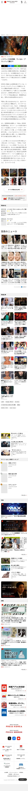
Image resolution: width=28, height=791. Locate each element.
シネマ (2, 401)
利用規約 (21, 772)
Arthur (18, 404)
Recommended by (17, 286)
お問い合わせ (16, 774)
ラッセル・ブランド (9, 401)
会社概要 (6, 772)
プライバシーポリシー (13, 772)
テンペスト (21, 145)
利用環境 (10, 774)
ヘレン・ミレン (13, 407)
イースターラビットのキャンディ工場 (16, 209)
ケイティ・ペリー (4, 407)
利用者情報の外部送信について (13, 776)
